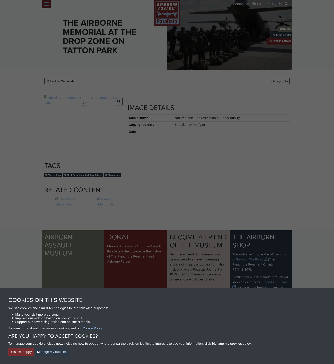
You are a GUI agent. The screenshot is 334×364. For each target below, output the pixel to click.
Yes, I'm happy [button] (21, 351)
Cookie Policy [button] (92, 328)
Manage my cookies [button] (52, 351)
